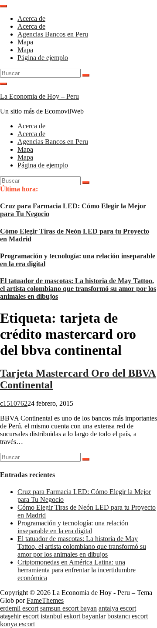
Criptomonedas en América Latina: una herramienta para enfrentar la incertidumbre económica (76, 569)
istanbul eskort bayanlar (73, 616)
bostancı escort (127, 616)
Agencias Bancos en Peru (52, 34)
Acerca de (31, 18)
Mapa (25, 42)
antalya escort (117, 608)
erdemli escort (19, 608)
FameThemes (45, 600)
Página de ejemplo (42, 57)
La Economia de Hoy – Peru (39, 96)
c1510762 (13, 403)
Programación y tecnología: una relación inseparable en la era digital (72, 526)
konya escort (17, 624)
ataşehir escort (19, 616)
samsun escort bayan (68, 608)
